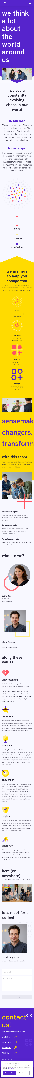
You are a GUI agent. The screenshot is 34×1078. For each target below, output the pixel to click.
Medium (5, 1053)
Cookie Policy (10, 1068)
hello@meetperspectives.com (13, 1031)
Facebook (6, 1047)
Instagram (6, 1042)
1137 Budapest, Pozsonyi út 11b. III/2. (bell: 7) (16, 879)
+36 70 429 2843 (7, 1059)
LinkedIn (6, 1037)
